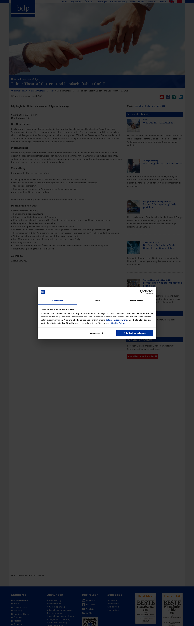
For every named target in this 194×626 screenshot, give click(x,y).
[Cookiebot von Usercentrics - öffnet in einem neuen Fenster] (141, 292)
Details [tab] (97, 300)
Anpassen (95, 333)
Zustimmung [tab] (57, 300)
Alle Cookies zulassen (135, 333)
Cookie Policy (118, 323)
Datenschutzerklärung (116, 320)
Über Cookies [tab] (136, 300)
